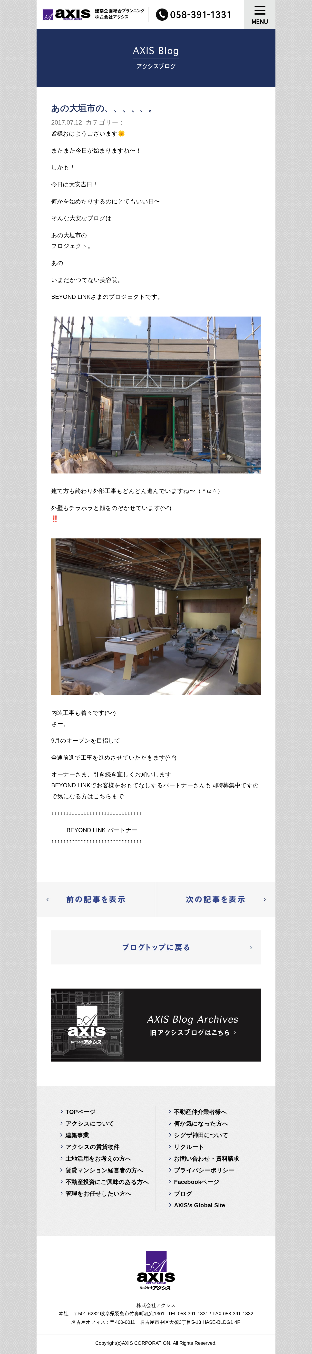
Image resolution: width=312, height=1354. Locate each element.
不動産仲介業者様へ (200, 1112)
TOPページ (81, 1112)
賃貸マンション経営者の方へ (104, 1170)
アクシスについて (90, 1123)
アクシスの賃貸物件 (92, 1147)
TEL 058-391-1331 (188, 1313)
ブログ (183, 1193)
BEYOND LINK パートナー (102, 830)
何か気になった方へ (201, 1123)
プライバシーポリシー (204, 1170)
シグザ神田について (201, 1135)
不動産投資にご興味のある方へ (107, 1182)
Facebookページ (196, 1182)
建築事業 (77, 1135)
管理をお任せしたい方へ (99, 1193)
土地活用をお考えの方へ (98, 1158)
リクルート (189, 1147)
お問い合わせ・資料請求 (206, 1158)
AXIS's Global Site (199, 1205)
